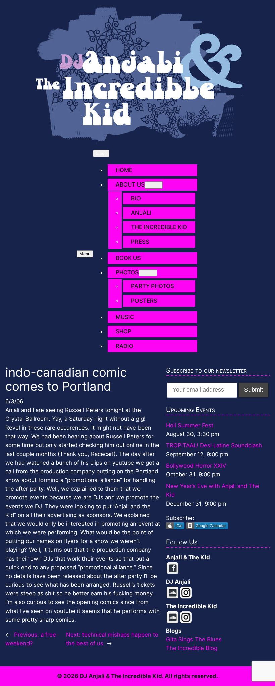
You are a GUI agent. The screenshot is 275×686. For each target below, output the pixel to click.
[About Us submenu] (154, 185)
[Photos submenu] (148, 272)
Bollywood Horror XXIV (196, 465)
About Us (130, 184)
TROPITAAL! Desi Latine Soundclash (214, 445)
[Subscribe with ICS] (176, 527)
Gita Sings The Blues (194, 639)
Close (101, 153)
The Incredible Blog (191, 648)
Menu (84, 253)
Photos (127, 272)
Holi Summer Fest (189, 425)
